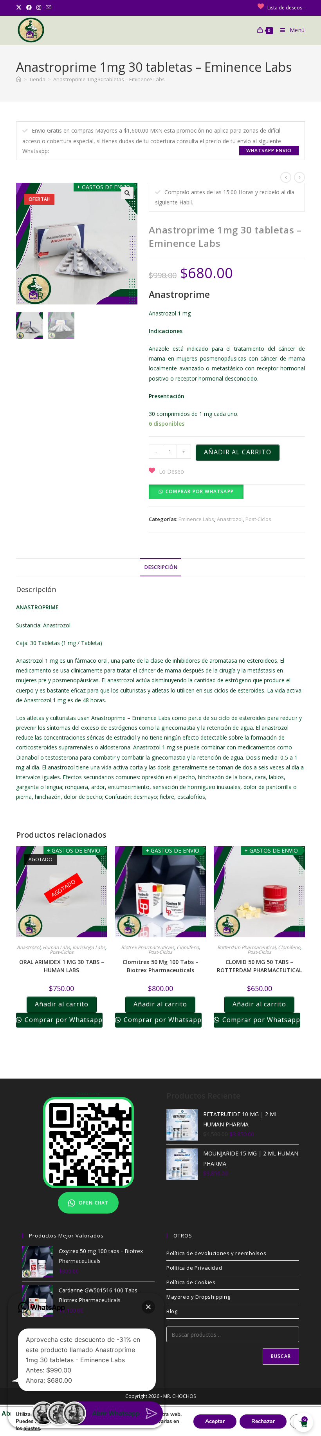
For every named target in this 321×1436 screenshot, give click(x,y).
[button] (127, 193)
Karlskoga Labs (88, 947)
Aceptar (215, 1421)
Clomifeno (188, 947)
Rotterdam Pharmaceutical (246, 947)
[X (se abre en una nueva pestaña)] (20, 7)
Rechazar (263, 1421)
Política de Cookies (190, 1282)
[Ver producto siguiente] (299, 177)
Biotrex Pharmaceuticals (147, 947)
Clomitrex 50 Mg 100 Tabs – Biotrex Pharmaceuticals (160, 966)
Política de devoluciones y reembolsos (216, 1253)
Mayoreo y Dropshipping (198, 1296)
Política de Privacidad (194, 1267)
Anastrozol (230, 519)
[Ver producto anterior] (285, 177)
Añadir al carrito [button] (160, 1004)
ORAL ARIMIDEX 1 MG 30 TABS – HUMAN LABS (61, 966)
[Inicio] (18, 79)
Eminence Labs (196, 519)
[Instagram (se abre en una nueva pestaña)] (38, 7)
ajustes (31, 1428)
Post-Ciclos (258, 519)
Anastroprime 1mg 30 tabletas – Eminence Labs (109, 79)
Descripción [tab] (160, 567)
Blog (171, 1311)
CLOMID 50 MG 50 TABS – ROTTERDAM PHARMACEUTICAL (259, 966)
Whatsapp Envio (269, 150)
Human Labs (56, 947)
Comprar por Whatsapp (200, 491)
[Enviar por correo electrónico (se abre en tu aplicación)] (48, 7)
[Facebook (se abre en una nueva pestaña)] (29, 7)
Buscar (281, 1356)
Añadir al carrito (237, 452)
